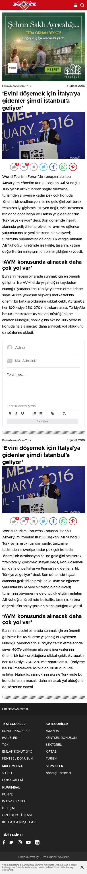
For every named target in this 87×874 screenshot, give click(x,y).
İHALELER (9, 737)
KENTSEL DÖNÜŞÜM (17, 758)
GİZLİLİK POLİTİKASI (17, 815)
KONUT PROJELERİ (16, 731)
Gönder (42, 421)
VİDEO (7, 773)
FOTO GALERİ (12, 780)
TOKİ (5, 744)
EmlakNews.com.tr (15, 86)
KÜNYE (7, 794)
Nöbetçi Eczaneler (58, 773)
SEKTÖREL (54, 744)
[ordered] (34, 413)
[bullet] (40, 413)
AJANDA (52, 731)
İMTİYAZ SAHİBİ (13, 801)
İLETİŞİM (8, 808)
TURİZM (51, 758)
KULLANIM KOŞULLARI (19, 822)
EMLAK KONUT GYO (17, 751)
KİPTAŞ (51, 751)
